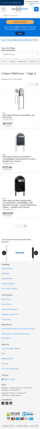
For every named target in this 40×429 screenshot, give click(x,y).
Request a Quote (20, 22)
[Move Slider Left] (4, 253)
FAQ (3, 354)
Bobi (4, 113)
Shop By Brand (7, 279)
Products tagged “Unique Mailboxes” (19, 40)
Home (4, 40)
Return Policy (6, 299)
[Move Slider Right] (36, 253)
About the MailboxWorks (11, 349)
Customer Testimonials (10, 369)
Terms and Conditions (10, 309)
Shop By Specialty (8, 284)
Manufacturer (22, 61)
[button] (36, 9)
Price (4, 61)
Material (32, 61)
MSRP (17, 27)
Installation (6, 273)
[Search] (35, 15)
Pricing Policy (6, 319)
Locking (12, 61)
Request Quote (7, 268)
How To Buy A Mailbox (10, 289)
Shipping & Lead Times (10, 314)
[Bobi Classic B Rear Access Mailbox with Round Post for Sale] (20, 99)
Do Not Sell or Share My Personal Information (18, 329)
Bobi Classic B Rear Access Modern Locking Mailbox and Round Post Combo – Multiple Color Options (20, 159)
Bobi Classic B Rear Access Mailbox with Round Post (19, 116)
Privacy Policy (7, 304)
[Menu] (3, 9)
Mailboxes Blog (7, 359)
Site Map (5, 364)
